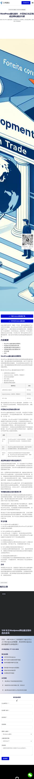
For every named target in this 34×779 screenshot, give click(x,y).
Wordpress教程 (12, 9)
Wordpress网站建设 (20, 9)
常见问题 (6, 351)
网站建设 (18, 21)
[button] (32, 2)
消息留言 (4, 745)
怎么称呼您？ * (5, 703)
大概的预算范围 (5, 738)
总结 (5, 353)
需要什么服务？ (5, 731)
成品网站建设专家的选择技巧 (12, 347)
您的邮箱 (4, 724)
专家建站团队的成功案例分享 (12, 349)
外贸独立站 (16, 19)
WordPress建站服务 (8, 19)
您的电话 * (4, 717)
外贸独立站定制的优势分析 (11, 345)
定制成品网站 (27, 19)
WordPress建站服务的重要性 (12, 343)
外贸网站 (21, 19)
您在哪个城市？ (5, 710)
